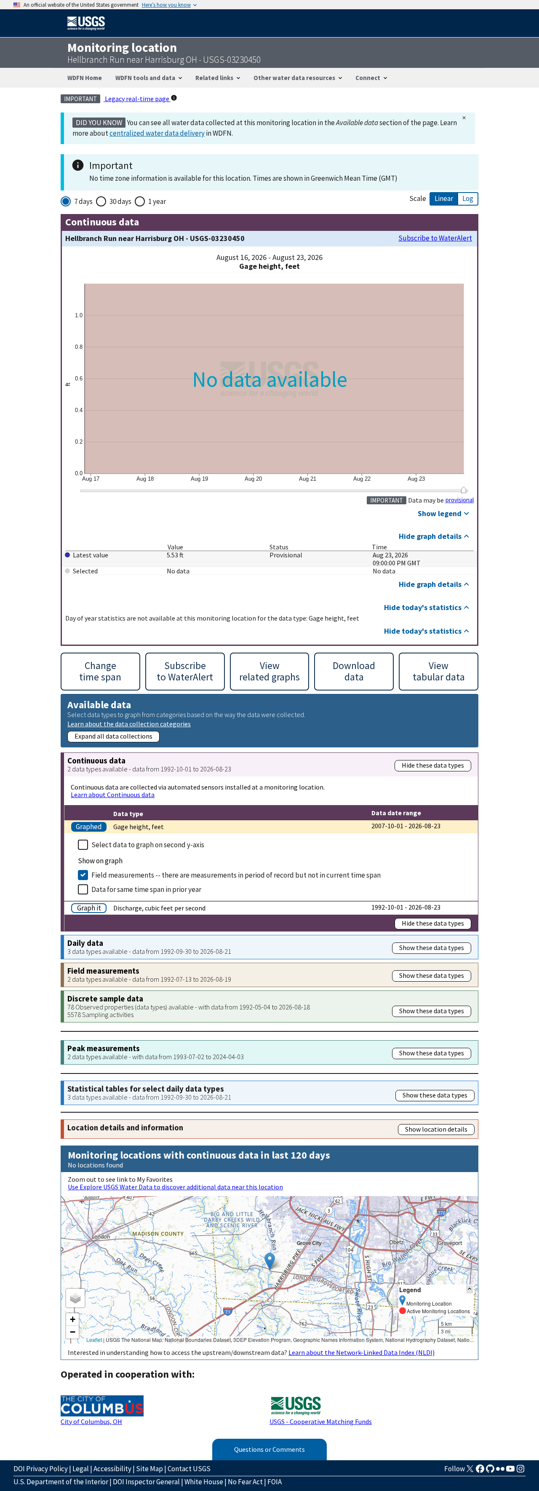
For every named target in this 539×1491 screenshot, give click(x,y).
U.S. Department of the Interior (60, 1481)
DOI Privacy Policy (40, 1468)
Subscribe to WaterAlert (435, 238)
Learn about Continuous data (113, 794)
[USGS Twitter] (470, 1471)
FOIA (274, 1481)
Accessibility (112, 1468)
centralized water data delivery (157, 133)
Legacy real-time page (137, 98)
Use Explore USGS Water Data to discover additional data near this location (175, 1187)
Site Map (149, 1468)
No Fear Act (245, 1481)
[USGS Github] (490, 1471)
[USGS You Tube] (510, 1471)
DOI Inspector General (146, 1481)
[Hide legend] (469, 1289)
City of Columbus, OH (91, 1421)
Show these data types (431, 947)
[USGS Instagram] (520, 1471)
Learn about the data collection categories (129, 724)
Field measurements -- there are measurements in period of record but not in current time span (236, 875)
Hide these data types (433, 765)
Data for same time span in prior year (146, 889)
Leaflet (94, 1339)
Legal (80, 1468)
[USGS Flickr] (500, 1471)
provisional (460, 500)
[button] (269, 1261)
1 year (157, 201)
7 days (83, 201)
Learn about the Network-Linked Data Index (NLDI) (361, 1352)
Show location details (436, 1129)
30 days (120, 201)
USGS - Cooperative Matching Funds (321, 1421)
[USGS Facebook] (480, 1471)
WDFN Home (84, 78)
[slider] (463, 490)
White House (203, 1481)
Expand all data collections (113, 736)
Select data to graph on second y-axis (147, 844)
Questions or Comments (269, 1449)
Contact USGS (189, 1468)
